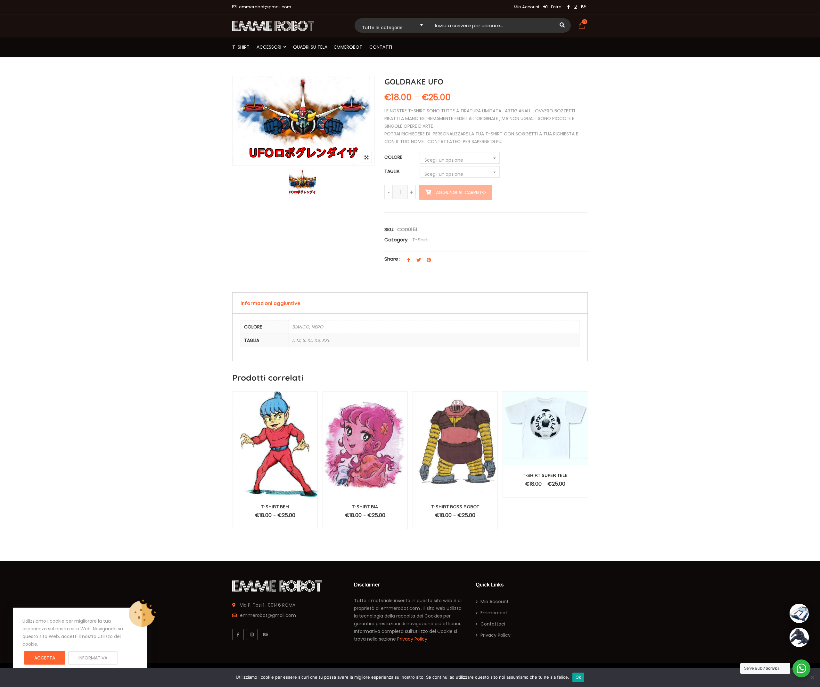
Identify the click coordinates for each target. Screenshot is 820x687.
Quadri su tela (310, 47)
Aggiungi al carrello (461, 192)
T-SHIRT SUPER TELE (545, 475)
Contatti (380, 47)
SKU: (389, 229)
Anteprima (278, 452)
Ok (578, 677)
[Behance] (265, 634)
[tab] (410, 303)
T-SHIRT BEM (275, 507)
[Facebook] (238, 634)
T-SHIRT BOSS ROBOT (455, 507)
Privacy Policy (412, 639)
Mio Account (526, 7)
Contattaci (492, 624)
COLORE (393, 157)
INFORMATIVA (92, 658)
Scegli (279, 518)
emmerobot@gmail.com (265, 7)
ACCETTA (44, 658)
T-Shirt (241, 47)
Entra (556, 7)
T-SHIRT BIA (365, 507)
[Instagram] (252, 634)
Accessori (269, 47)
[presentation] (236, 473)
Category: (396, 239)
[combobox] (391, 25)
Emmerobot (348, 47)
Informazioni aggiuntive (270, 303)
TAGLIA (391, 171)
